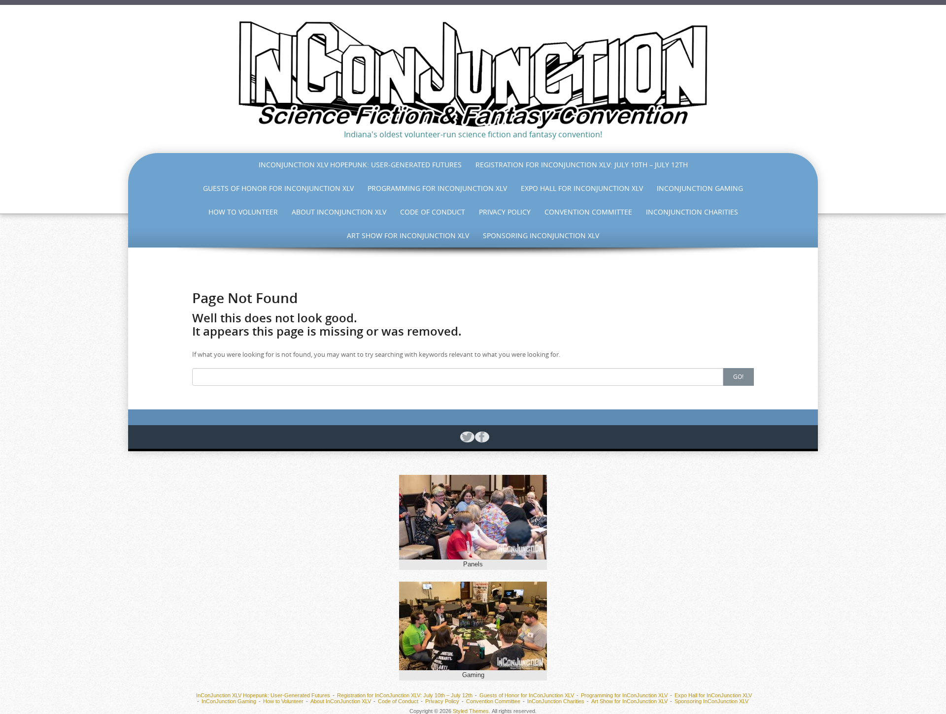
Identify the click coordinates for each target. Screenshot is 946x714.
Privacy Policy (505, 212)
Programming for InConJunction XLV (437, 188)
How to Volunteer (243, 212)
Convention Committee (588, 212)
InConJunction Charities (692, 212)
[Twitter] (465, 437)
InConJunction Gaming (700, 188)
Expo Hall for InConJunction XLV (582, 188)
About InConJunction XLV (339, 212)
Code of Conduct (432, 212)
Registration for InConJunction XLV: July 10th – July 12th (581, 164)
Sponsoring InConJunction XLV (541, 235)
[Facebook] (480, 437)
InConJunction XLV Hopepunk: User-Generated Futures (360, 164)
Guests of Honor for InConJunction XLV (278, 188)
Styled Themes (471, 711)
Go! (738, 376)
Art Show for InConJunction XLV (408, 235)
